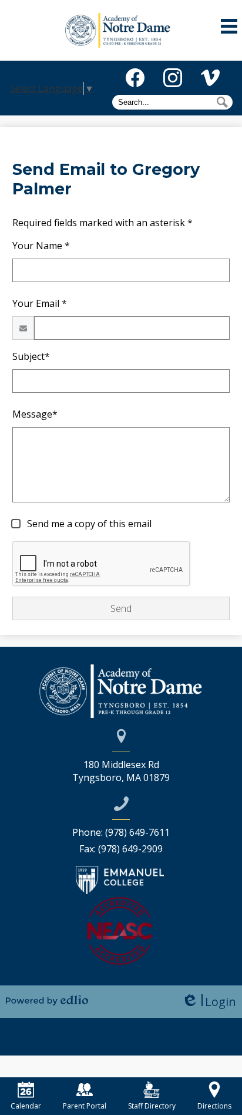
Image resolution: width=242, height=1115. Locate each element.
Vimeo (210, 78)
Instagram (173, 78)
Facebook (135, 78)
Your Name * (41, 245)
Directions (214, 1106)
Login (209, 1001)
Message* (35, 414)
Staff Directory (152, 1106)
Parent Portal (84, 1106)
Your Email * (39, 303)
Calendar (26, 1106)
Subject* (31, 356)
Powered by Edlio (47, 1000)
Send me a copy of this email (88, 523)
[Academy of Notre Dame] (121, 30)
